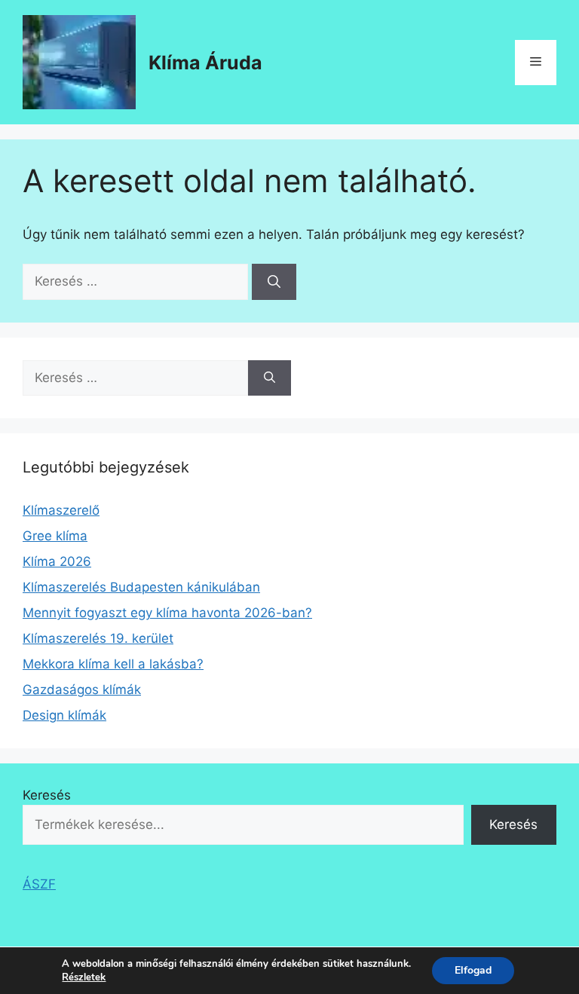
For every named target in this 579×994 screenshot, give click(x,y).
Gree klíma (55, 535)
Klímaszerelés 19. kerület (98, 638)
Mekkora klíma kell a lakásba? (113, 663)
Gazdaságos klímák (82, 689)
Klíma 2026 (57, 561)
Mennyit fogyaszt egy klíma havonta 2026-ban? (167, 612)
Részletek (84, 977)
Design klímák (64, 715)
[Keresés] (274, 282)
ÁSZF (39, 884)
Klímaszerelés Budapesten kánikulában (141, 587)
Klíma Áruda (205, 62)
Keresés (47, 795)
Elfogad (473, 970)
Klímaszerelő (61, 510)
